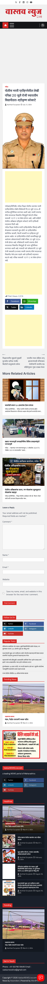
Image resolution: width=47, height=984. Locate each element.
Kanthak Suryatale (13, 104)
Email (6, 567)
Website (6, 579)
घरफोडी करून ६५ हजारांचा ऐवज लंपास (19, 405)
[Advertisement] (23, 53)
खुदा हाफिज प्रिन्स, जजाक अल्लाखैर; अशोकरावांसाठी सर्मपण (28, 853)
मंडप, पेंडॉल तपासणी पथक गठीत (16, 719)
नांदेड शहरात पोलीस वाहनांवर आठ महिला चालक (29, 838)
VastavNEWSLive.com (27, 977)
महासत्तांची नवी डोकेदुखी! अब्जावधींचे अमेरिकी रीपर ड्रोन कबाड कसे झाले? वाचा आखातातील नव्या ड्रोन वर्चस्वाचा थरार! (22, 661)
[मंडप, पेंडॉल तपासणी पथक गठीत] (23, 698)
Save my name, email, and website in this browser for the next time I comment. (24, 593)
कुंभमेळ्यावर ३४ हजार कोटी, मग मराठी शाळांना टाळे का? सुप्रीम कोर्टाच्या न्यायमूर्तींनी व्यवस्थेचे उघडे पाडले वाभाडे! (23, 667)
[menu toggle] (12, 25)
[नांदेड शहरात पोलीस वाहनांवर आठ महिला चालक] (9, 841)
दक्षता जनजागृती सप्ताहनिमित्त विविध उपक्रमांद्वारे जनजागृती (22, 443)
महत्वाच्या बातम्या (9, 716)
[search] (43, 25)
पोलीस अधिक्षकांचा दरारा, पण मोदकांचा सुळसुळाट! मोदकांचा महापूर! (23, 491)
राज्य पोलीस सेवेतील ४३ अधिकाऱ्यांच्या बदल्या (15, 673)
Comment (7, 521)
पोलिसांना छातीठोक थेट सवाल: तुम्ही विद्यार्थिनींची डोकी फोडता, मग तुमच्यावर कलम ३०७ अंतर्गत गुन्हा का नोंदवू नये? (21, 647)
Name (6, 554)
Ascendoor (14, 980)
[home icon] (5, 25)
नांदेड (6, 87)
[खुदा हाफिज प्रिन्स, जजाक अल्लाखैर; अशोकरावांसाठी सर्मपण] (9, 855)
